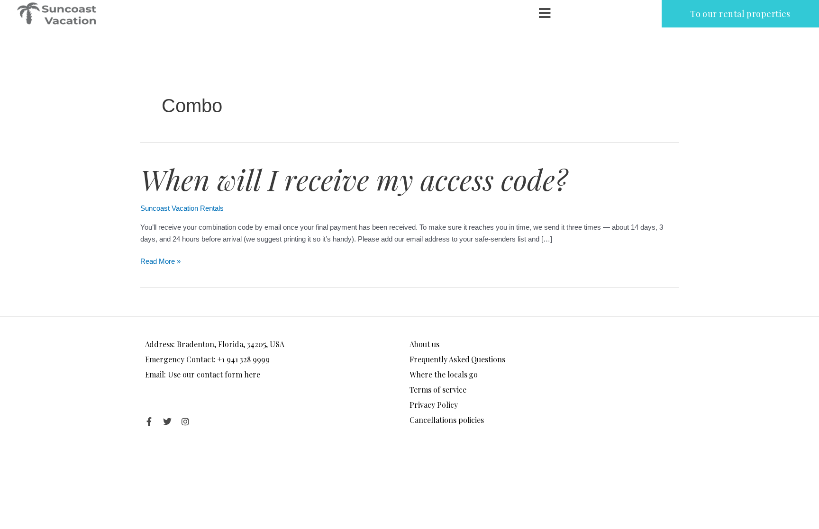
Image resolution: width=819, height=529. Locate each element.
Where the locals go (444, 374)
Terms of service (438, 390)
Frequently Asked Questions (457, 359)
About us (424, 344)
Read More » (160, 260)
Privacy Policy (434, 405)
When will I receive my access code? (353, 179)
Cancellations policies (447, 420)
